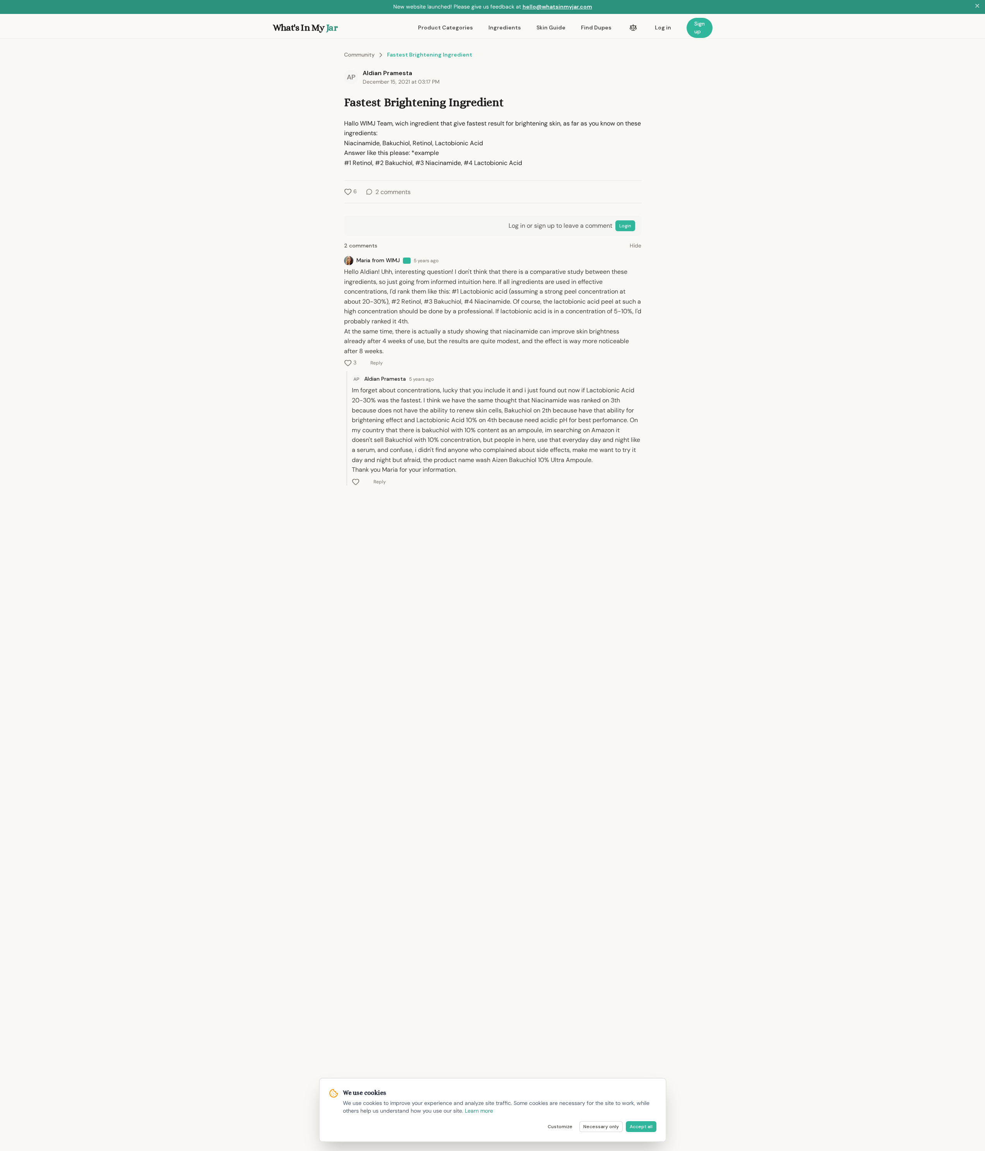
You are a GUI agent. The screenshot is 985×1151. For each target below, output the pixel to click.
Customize (560, 1127)
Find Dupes (596, 27)
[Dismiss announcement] (977, 7)
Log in (663, 27)
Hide (635, 245)
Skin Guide (550, 27)
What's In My (305, 27)
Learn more (479, 1110)
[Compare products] (633, 27)
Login (625, 226)
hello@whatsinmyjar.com (557, 6)
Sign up (699, 27)
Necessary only (601, 1127)
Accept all (641, 1127)
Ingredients (504, 27)
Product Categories (445, 27)
